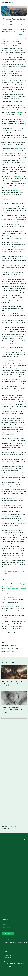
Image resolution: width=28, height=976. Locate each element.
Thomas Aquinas (17, 31)
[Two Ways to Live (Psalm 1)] (14, 770)
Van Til (14, 651)
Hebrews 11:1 (19, 176)
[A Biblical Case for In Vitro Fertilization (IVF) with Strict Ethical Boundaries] (14, 698)
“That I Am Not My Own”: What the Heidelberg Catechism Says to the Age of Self (13, 684)
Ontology (15, 648)
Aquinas (10, 606)
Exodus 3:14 (20, 112)
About (5, 921)
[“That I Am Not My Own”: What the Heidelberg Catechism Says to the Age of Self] (14, 672)
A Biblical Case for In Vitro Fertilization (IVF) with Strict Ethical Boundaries (13, 710)
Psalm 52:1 (4, 171)
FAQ (4, 924)
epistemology (6, 648)
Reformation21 (14, 26)
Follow (5, 930)
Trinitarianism (6, 651)
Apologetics (5, 645)
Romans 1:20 (15, 181)
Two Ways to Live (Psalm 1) (10, 826)
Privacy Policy (7, 927)
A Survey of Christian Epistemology (15, 588)
